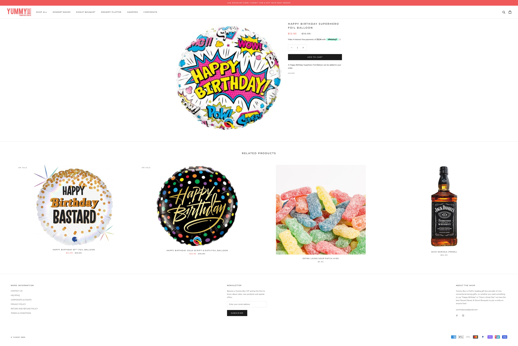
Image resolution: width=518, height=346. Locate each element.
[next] (510, 211)
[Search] (503, 12)
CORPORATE (150, 12)
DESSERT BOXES (62, 12)
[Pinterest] (304, 72)
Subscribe (237, 313)
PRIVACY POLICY (18, 304)
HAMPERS (132, 12)
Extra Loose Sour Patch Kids (321, 258)
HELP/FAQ (15, 295)
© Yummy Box (18, 337)
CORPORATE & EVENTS (21, 300)
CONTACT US (17, 291)
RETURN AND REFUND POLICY (24, 308)
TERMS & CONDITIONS (21, 313)
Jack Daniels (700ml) (444, 252)
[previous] (8, 211)
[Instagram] (463, 315)
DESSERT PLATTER (111, 12)
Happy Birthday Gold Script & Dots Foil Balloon (197, 250)
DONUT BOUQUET (85, 12)
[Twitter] (301, 72)
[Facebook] (297, 72)
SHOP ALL (41, 12)
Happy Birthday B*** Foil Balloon (74, 250)
